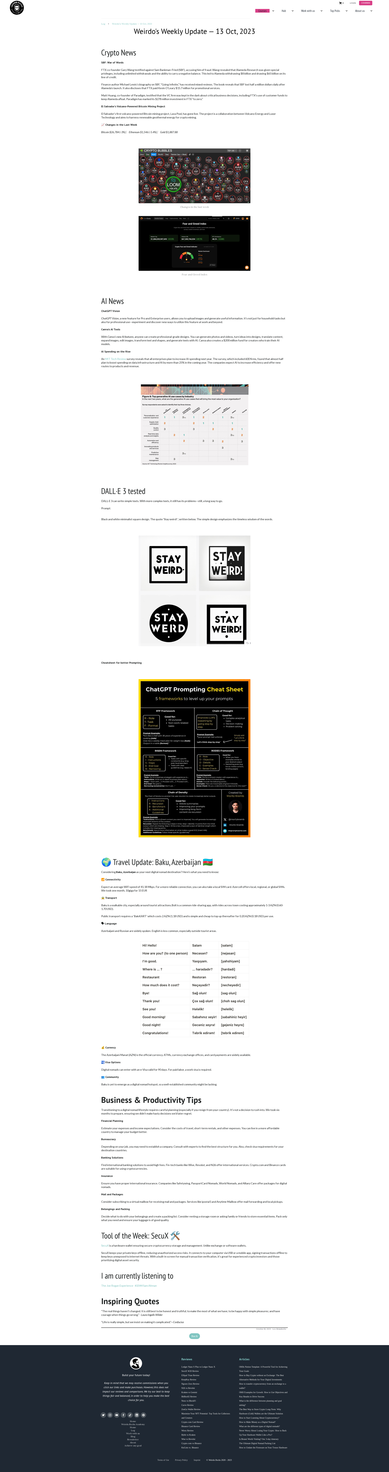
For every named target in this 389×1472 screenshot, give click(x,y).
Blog (133, 1436)
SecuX (105, 1245)
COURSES (365, 3)
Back (194, 1336)
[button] (342, 3)
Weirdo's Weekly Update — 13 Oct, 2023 (132, 23)
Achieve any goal (133, 1445)
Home (133, 1421)
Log (103, 23)
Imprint (197, 1460)
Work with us (133, 1433)
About (133, 1442)
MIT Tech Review (115, 359)
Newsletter (133, 1439)
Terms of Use (163, 1460)
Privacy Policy (181, 1460)
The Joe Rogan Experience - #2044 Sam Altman (129, 1285)
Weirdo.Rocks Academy (133, 1424)
